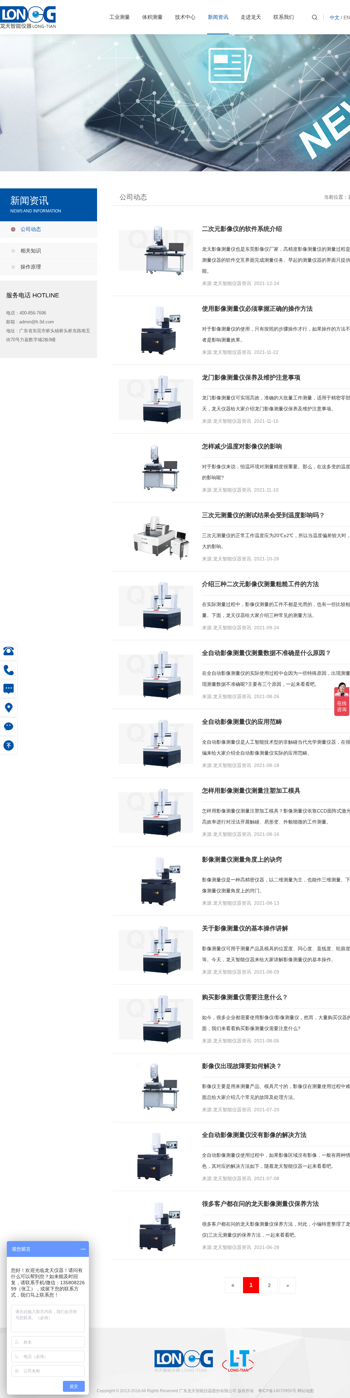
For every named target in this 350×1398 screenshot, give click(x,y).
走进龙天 (251, 17)
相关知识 (31, 250)
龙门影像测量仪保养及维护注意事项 (251, 377)
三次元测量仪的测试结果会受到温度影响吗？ (263, 515)
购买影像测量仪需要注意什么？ (245, 997)
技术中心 (185, 17)
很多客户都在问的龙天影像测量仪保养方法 (260, 1203)
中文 (334, 17)
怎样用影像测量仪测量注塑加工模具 (251, 790)
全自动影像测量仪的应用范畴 (242, 721)
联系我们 (283, 17)
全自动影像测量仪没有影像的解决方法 (254, 1134)
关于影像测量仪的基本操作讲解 (245, 928)
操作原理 (31, 267)
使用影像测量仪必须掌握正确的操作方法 (257, 308)
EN (347, 17)
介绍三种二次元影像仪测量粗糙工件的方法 (260, 584)
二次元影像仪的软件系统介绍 (242, 228)
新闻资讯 (218, 17)
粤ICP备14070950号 (277, 1390)
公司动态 (31, 229)
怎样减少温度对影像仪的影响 (242, 446)
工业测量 (119, 17)
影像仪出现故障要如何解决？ (242, 1066)
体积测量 (152, 17)
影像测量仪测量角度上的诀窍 (242, 859)
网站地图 (305, 1390)
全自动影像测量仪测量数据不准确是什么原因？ (266, 652)
